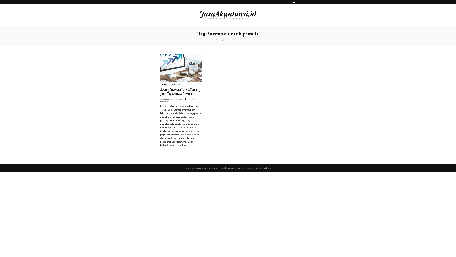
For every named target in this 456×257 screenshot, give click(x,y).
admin (166, 99)
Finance (165, 85)
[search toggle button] (294, 2)
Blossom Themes (244, 168)
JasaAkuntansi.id (228, 13)
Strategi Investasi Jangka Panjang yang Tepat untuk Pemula (180, 91)
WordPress (267, 168)
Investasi (175, 85)
